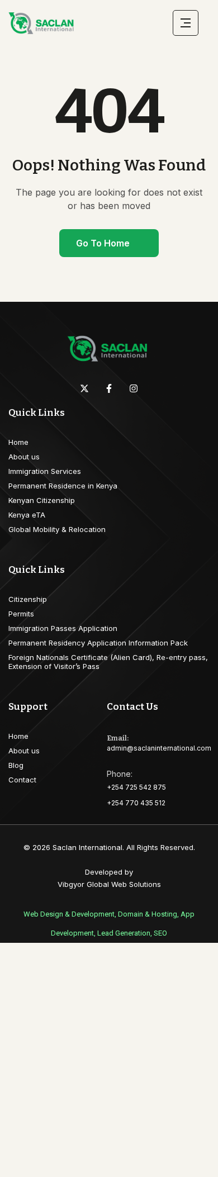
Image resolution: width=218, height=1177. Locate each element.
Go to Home (103, 243)
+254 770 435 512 (136, 803)
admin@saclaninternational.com (159, 748)
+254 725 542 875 (136, 787)
